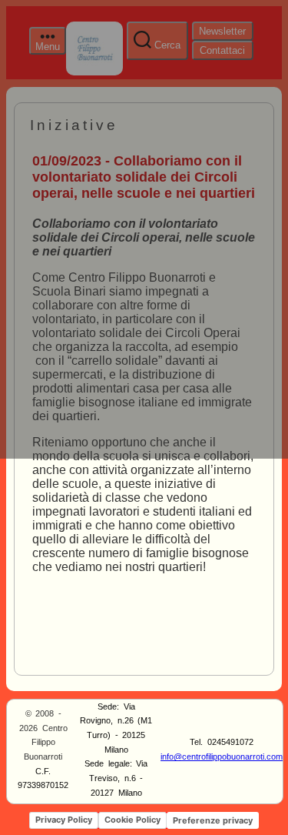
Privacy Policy (63, 819)
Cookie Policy (132, 819)
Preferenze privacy (213, 820)
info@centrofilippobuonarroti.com (222, 756)
